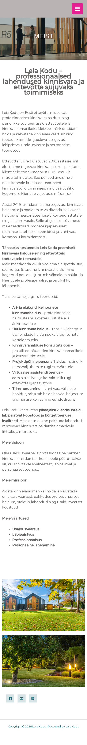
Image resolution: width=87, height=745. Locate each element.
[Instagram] (33, 698)
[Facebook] (10, 698)
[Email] (22, 698)
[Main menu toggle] (77, 8)
